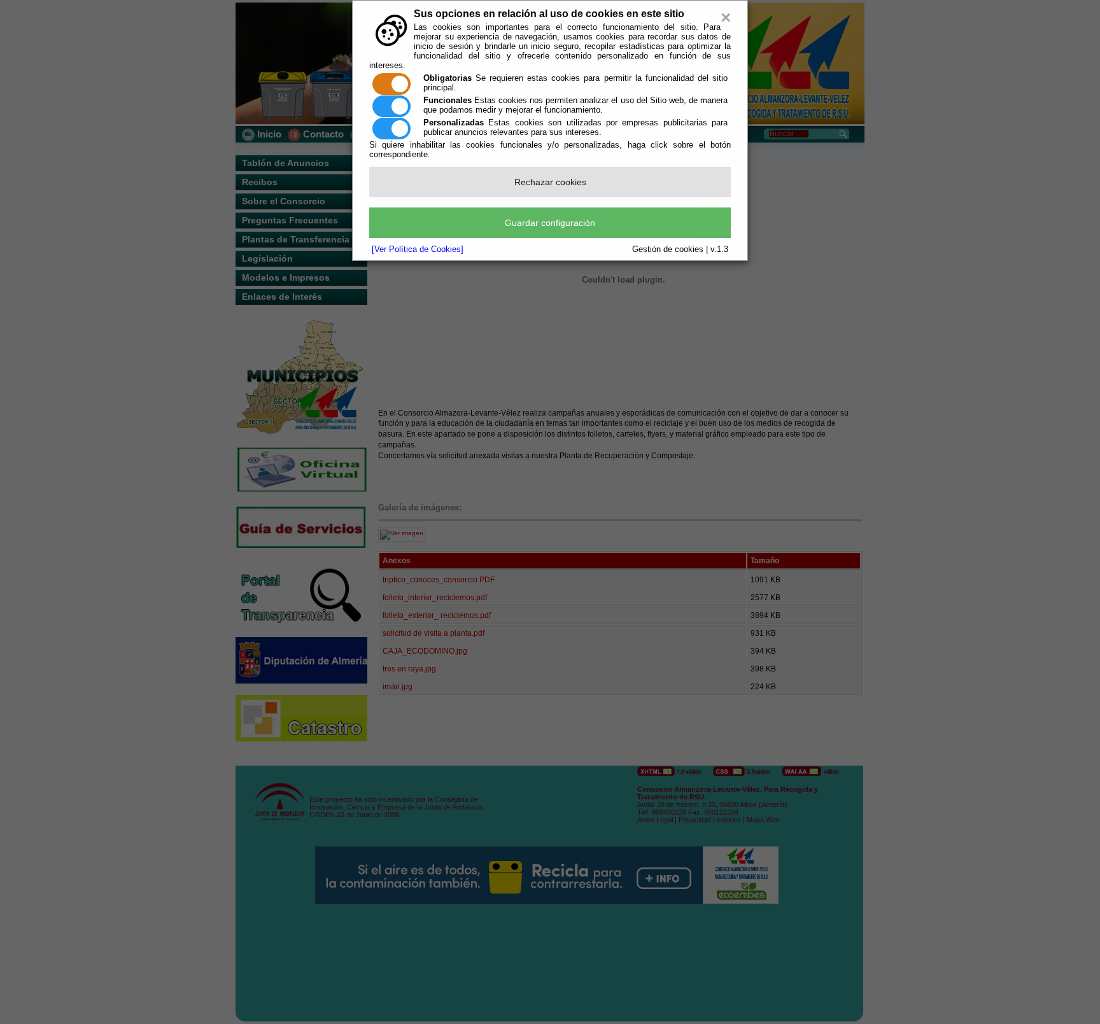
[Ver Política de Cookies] (417, 249)
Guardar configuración (550, 223)
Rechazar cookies (550, 182)
